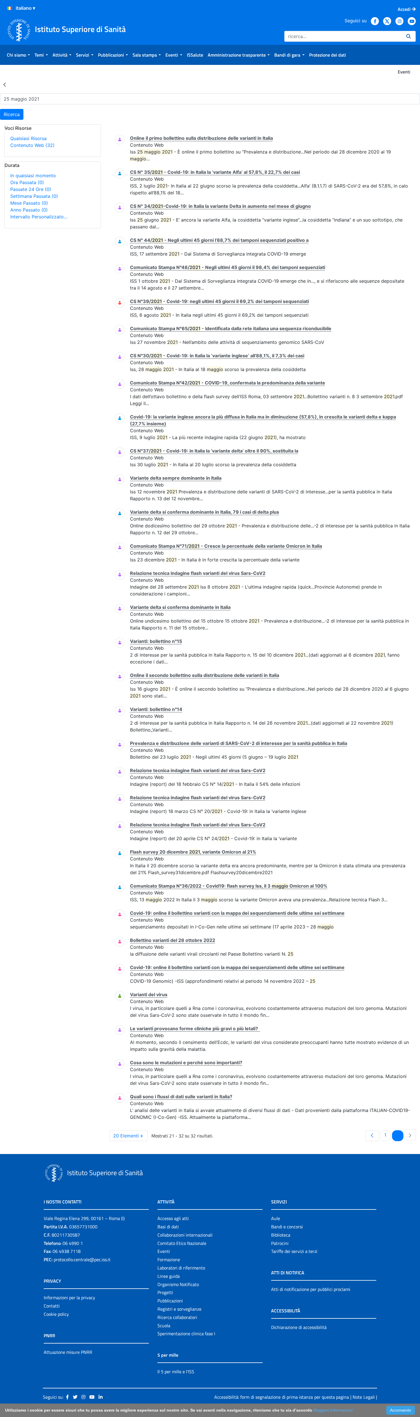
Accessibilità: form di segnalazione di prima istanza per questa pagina (281, 1397)
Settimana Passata (34, 196)
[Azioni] (9, 8)
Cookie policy (56, 1314)
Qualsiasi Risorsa (28, 138)
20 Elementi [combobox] (126, 1136)
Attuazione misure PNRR (68, 1352)
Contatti (52, 1305)
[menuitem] (18, 55)
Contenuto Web (32, 145)
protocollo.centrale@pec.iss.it (82, 1259)
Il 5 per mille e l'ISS (175, 1371)
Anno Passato (29, 210)
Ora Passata (27, 182)
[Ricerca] (408, 36)
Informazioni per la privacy (69, 1297)
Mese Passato (29, 203)
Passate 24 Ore (30, 189)
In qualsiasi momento (33, 175)
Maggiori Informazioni (333, 1410)
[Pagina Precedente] (372, 1135)
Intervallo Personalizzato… (38, 217)
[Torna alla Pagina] (4, 84)
